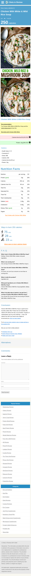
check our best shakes (15, 318)
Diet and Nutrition (7, 489)
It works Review (7, 453)
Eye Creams (6, 507)
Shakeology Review (8, 407)
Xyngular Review (7, 467)
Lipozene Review (7, 477)
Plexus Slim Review (8, 460)
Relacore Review (7, 474)
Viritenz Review (7, 410)
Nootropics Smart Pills (9, 514)
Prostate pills (6, 528)
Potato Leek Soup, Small (8, 335)
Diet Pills (5, 493)
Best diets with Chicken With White (10, 132)
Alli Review (6, 442)
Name (2, 381)
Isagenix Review (7, 414)
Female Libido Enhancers (9, 525)
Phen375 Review (7, 446)
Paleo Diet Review (8, 424)
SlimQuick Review (8, 470)
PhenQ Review (7, 431)
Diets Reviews (6, 500)
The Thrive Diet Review (9, 456)
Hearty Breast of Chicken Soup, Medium (12, 333)
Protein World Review (8, 421)
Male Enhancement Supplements (11, 518)
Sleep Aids (6, 532)
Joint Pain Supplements (9, 511)
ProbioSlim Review (8, 481)
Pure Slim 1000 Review (9, 438)
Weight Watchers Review (9, 435)
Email (2, 386)
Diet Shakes (6, 496)
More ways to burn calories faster (15, 244)
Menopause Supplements (9, 521)
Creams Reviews (7, 504)
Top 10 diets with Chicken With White (15, 215)
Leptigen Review (7, 449)
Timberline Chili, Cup (7, 331)
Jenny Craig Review (8, 417)
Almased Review (7, 463)
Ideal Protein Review (8, 428)
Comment (3, 362)
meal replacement (6, 128)
